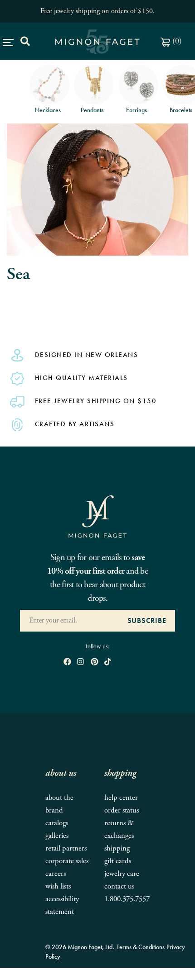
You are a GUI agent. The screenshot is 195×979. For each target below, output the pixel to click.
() (176, 41)
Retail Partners (66, 848)
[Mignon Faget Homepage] (97, 516)
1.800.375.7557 (127, 899)
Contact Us (119, 886)
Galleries (56, 836)
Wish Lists (58, 886)
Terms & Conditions (141, 947)
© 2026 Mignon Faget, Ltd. (79, 947)
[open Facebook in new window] (67, 662)
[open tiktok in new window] (107, 662)
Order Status (121, 810)
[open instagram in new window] (80, 662)
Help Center (121, 798)
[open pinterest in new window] (94, 662)
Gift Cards (117, 861)
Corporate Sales (66, 861)
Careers (55, 874)
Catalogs (56, 823)
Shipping (117, 848)
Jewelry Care (121, 874)
